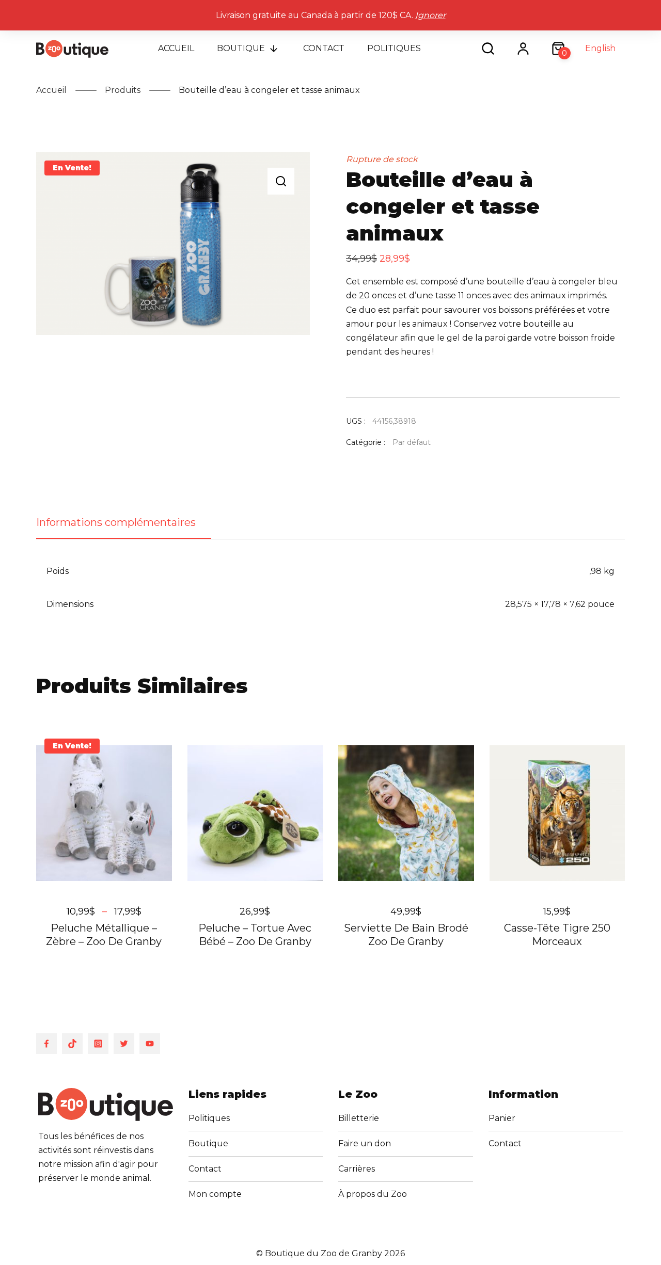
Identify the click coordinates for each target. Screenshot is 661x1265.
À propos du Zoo (372, 1194)
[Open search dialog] (488, 48)
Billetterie (358, 1118)
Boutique (241, 48)
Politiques (394, 48)
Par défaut (411, 442)
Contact (323, 48)
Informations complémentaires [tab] (116, 522)
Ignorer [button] (430, 15)
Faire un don (364, 1143)
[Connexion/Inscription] (523, 48)
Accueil (176, 48)
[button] (280, 181)
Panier (502, 1118)
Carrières (356, 1169)
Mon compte (215, 1194)
